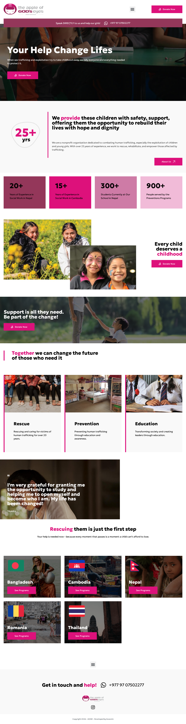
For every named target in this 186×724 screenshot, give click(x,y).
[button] (133, 9)
